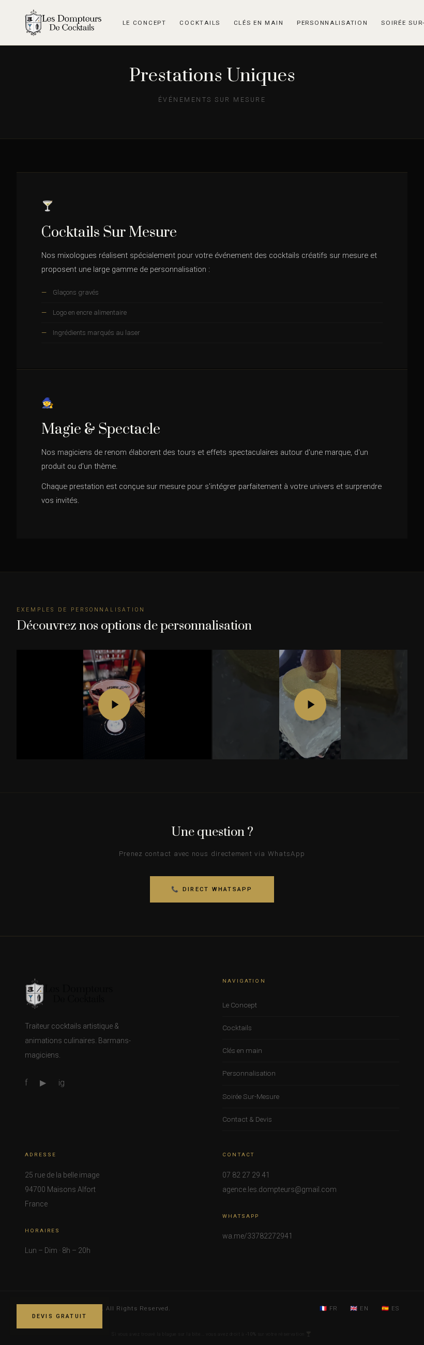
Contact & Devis (247, 1119)
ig (61, 1083)
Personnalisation (332, 22)
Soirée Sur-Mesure (250, 1096)
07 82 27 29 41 (246, 1175)
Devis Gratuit (59, 1316)
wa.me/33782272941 (257, 1236)
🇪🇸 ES (390, 1308)
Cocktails (199, 22)
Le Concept (144, 22)
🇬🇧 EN (359, 1308)
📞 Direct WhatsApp (211, 889)
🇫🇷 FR (329, 1308)
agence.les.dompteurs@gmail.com (279, 1189)
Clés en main (259, 22)
